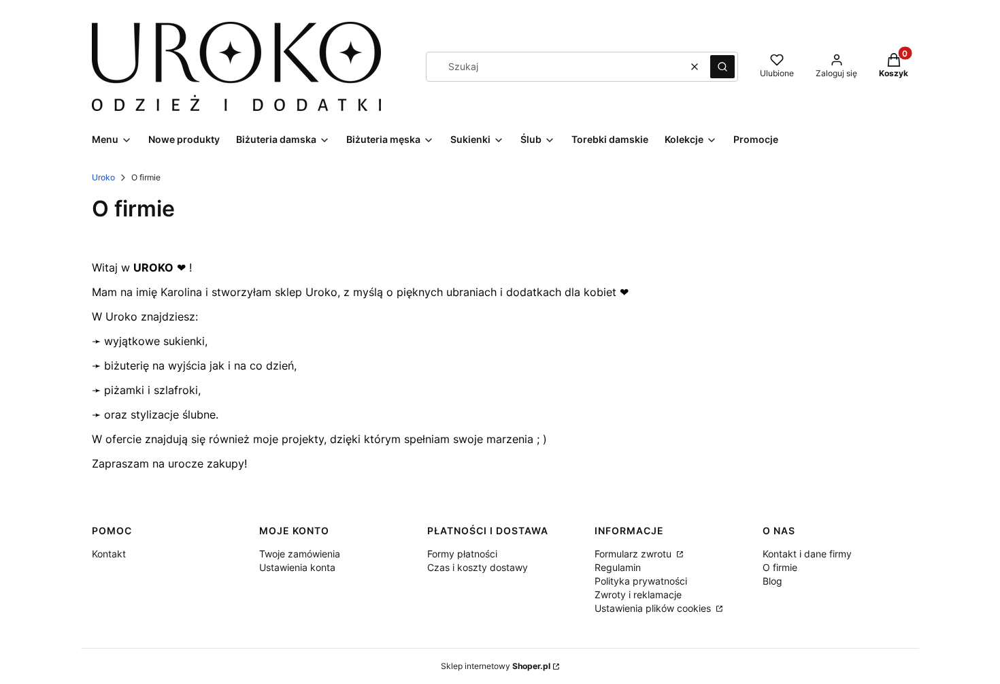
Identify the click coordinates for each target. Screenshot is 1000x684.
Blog (772, 581)
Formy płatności (462, 553)
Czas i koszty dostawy (477, 567)
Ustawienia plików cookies (654, 608)
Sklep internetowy (495, 666)
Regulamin (618, 567)
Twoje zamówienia (299, 553)
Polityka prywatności (641, 581)
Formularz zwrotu (634, 553)
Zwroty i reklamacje (638, 594)
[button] (722, 66)
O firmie (780, 567)
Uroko (103, 177)
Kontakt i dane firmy (807, 553)
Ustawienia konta (297, 567)
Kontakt (109, 553)
